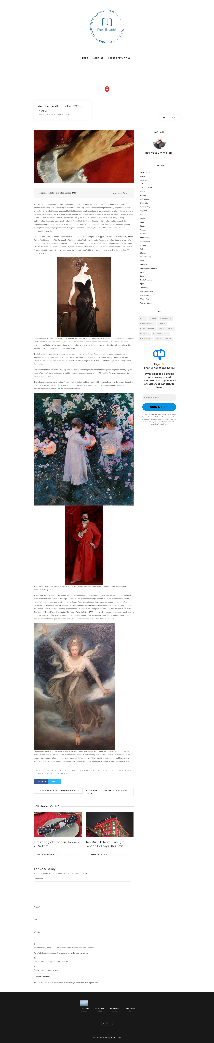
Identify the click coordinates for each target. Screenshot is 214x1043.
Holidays (143, 234)
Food (142, 222)
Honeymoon (166, 318)
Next (174, 117)
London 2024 (70, 193)
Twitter (56, 781)
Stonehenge (145, 339)
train (158, 339)
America (143, 180)
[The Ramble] (107, 47)
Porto (161, 329)
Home (85, 58)
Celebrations (145, 199)
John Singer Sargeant (91, 770)
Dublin (153, 318)
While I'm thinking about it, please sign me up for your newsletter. (62, 953)
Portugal (143, 264)
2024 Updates (145, 172)
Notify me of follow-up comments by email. (51, 961)
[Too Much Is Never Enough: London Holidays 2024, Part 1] (110, 824)
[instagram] (110, 1023)
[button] (107, 89)
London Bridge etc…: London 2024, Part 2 (58, 790)
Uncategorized (146, 295)
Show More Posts (120, 193)
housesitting (61, 770)
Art (141, 184)
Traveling (144, 288)
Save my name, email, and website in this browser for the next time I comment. (64, 948)
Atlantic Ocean (146, 188)
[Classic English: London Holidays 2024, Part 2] (58, 824)
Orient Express (147, 329)
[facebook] (104, 1023)
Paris (142, 261)
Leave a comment (44, 774)
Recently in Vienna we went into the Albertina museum (80, 605)
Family (143, 218)
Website (37, 932)
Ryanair (157, 334)
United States (145, 299)
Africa (142, 176)
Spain (142, 284)
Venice (168, 339)
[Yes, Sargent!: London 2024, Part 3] (84, 156)
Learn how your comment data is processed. (81, 983)
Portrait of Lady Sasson (103, 361)
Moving (143, 253)
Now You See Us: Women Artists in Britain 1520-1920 (77, 612)
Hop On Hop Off (147, 324)
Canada (143, 195)
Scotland (143, 272)
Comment (38, 879)
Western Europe (146, 303)
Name (37, 907)
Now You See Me (110, 770)
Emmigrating (145, 207)
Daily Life (144, 203)
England (50, 770)
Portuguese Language (148, 268)
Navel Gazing (145, 257)
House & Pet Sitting (119, 58)
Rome (170, 329)
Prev (165, 117)
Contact (98, 58)
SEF (166, 334)
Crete (143, 318)
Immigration (145, 241)
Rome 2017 (144, 334)
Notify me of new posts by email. (47, 970)
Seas (142, 276)
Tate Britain (125, 770)
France (143, 226)
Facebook (42, 781)
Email (37, 919)
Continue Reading (45, 854)
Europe (143, 214)
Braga (142, 191)
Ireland (143, 245)
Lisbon (162, 324)
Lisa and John (63, 774)
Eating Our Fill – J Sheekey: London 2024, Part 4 (107, 792)
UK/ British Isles (146, 291)
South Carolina (146, 280)
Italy (142, 249)
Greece (143, 230)
